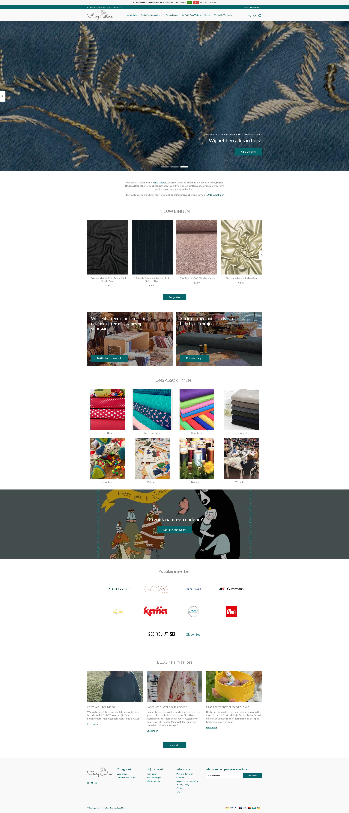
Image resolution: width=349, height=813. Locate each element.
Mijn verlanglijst (154, 781)
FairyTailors (159, 182)
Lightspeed (123, 808)
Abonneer (252, 776)
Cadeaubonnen (172, 15)
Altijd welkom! (248, 151)
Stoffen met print (152, 433)
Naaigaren (196, 482)
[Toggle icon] (249, 15)
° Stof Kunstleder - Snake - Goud (241, 278)
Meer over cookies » (208, 2)
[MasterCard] (249, 808)
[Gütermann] (231, 589)
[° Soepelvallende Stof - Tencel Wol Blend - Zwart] (107, 247)
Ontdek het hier (215, 194)
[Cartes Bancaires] (254, 808)
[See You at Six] (162, 634)
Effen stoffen (196, 433)
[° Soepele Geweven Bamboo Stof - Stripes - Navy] (152, 247)
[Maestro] (240, 808)
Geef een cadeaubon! (174, 529)
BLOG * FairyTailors (191, 15)
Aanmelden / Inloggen (252, 7)
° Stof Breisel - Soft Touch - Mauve (197, 278)
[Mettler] (193, 611)
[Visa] (231, 808)
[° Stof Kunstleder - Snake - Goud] (241, 247)
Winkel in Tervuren (223, 15)
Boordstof (241, 433)
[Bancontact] (236, 808)
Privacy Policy (182, 785)
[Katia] (156, 611)
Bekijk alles (174, 297)
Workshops (132, 15)
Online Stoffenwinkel (126, 777)
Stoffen (108, 433)
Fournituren (107, 482)
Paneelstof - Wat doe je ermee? (167, 706)
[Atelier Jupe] (118, 589)
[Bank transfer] (245, 808)
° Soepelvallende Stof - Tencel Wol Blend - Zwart (108, 279)
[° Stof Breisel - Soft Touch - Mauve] (196, 247)
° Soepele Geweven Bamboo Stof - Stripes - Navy (152, 279)
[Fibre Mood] (193, 589)
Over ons (180, 777)
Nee (196, 2)
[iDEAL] (227, 808)
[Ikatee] (118, 611)
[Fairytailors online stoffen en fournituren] (100, 15)
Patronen (152, 482)
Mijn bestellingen (154, 777)
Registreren (152, 774)
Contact (180, 788)
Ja (189, 2)
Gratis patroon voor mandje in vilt (227, 706)
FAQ (178, 792)
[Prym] (231, 611)
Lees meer (92, 724)
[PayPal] (258, 808)
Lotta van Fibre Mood (101, 706)
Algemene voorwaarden (187, 781)
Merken (207, 15)
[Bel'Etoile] (156, 589)
